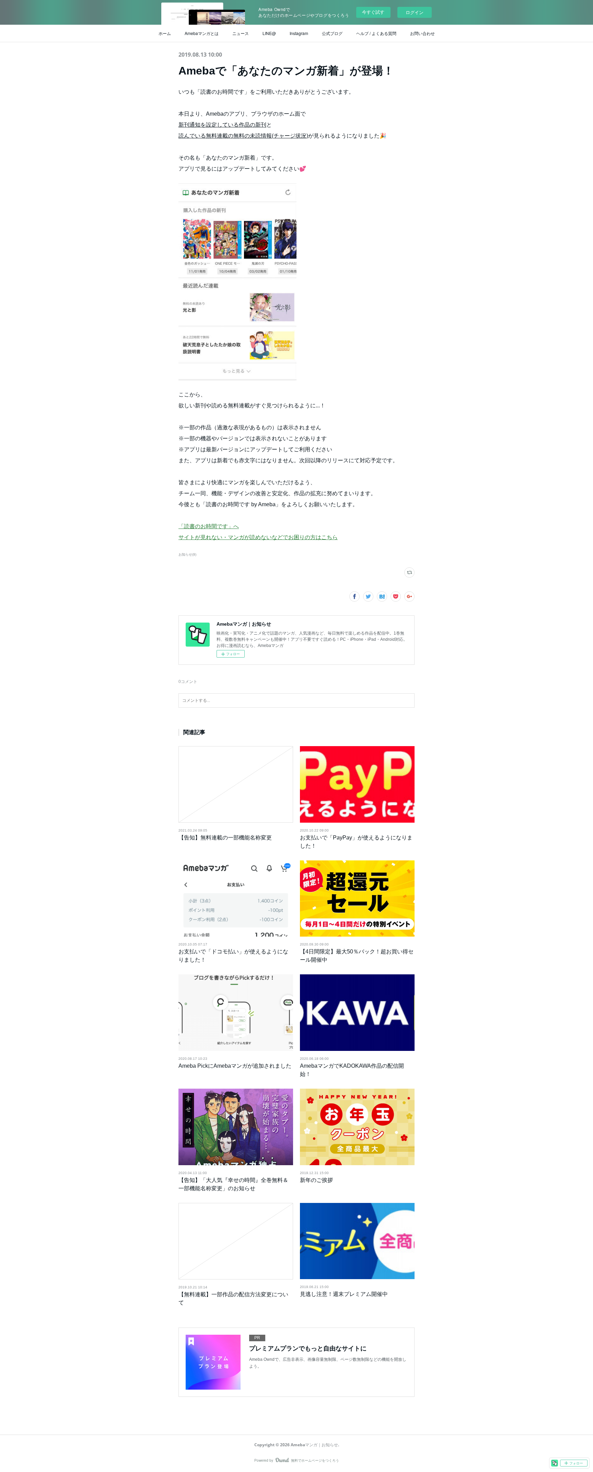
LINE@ (269, 33)
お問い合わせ (422, 33)
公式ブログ (332, 33)
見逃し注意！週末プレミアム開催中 (344, 1294)
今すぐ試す (373, 12)
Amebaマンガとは (202, 33)
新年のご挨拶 (316, 1180)
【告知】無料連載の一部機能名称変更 (225, 838)
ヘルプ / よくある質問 (376, 33)
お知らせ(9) (187, 554)
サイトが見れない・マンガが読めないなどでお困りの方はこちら (258, 537)
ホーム (165, 33)
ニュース (240, 33)
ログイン (414, 12)
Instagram (299, 33)
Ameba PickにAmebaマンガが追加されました (234, 1066)
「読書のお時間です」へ (208, 526)
